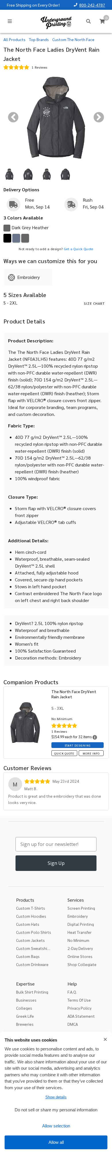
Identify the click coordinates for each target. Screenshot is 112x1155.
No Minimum (78, 940)
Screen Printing (81, 908)
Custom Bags (28, 956)
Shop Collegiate (81, 964)
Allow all (56, 1142)
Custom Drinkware (32, 964)
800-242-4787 (92, 4)
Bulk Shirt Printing (32, 991)
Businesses (26, 999)
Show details (56, 1097)
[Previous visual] (13, 117)
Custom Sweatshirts (34, 948)
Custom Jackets (30, 940)
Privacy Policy (79, 1008)
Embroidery (77, 916)
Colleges (24, 1008)
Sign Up (56, 863)
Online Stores (79, 956)
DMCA (72, 1024)
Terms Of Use (79, 999)
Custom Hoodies (31, 916)
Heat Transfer (79, 932)
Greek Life (25, 1016)
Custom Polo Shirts (33, 932)
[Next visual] (99, 117)
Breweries (25, 1024)
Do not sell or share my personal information (56, 1109)
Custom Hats (27, 924)
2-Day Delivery (80, 948)
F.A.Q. (72, 991)
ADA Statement (81, 1016)
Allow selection (56, 1125)
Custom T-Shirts (30, 908)
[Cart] (102, 21)
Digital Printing (80, 924)
